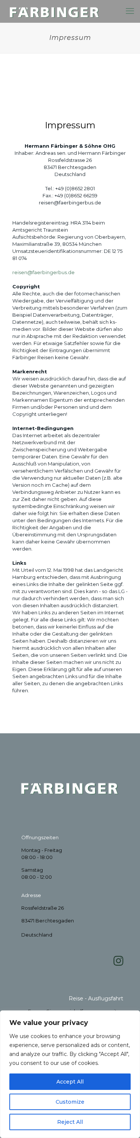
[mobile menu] (130, 11)
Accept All (70, 1081)
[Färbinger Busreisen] (55, 11)
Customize (70, 1101)
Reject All (70, 1122)
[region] (70, 1074)
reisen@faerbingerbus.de (43, 272)
